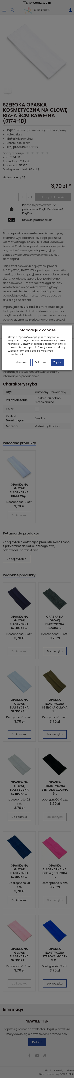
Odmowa (41, 362)
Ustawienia (21, 362)
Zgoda (57, 362)
